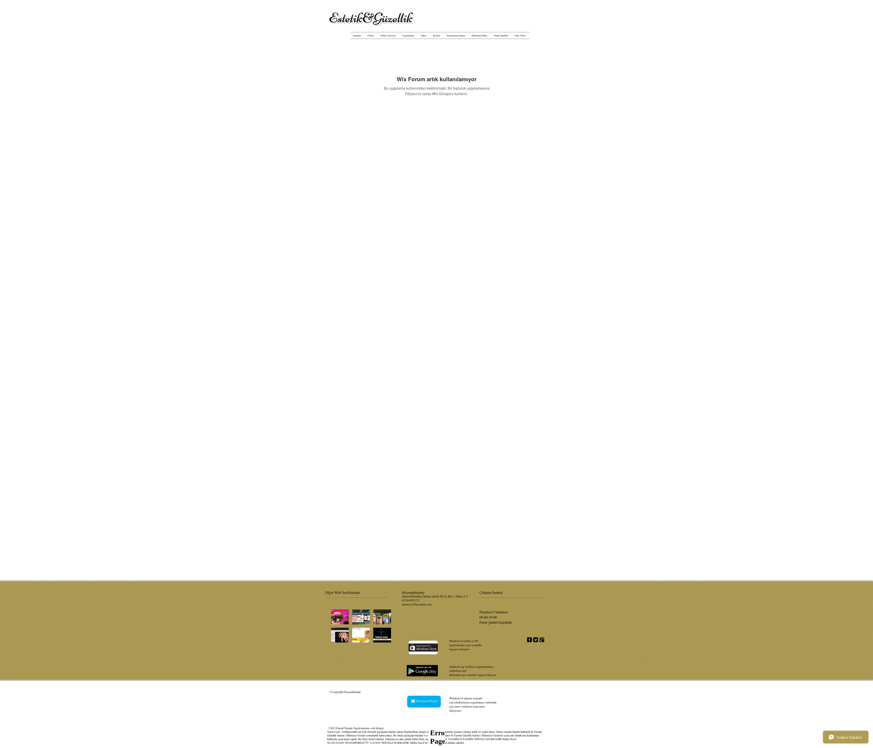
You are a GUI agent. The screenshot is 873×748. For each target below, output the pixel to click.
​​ (371, 18)
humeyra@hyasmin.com (417, 604)
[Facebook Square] (529, 639)
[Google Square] (541, 639)
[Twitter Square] (535, 639)
